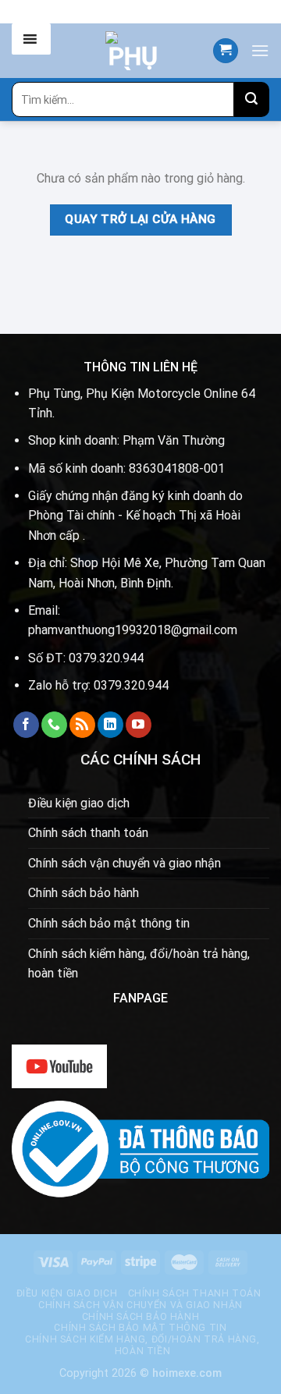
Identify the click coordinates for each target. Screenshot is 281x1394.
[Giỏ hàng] (225, 51)
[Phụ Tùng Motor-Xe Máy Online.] (133, 50)
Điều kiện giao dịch (79, 803)
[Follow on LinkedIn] (110, 724)
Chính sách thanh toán (88, 832)
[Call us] (54, 724)
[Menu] (260, 50)
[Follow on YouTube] (138, 724)
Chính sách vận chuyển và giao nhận (124, 863)
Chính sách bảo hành (83, 892)
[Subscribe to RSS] (82, 724)
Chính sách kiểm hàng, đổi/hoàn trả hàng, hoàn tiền (139, 963)
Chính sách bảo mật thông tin (109, 923)
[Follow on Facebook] (26, 724)
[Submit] (251, 99)
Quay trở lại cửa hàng (140, 219)
